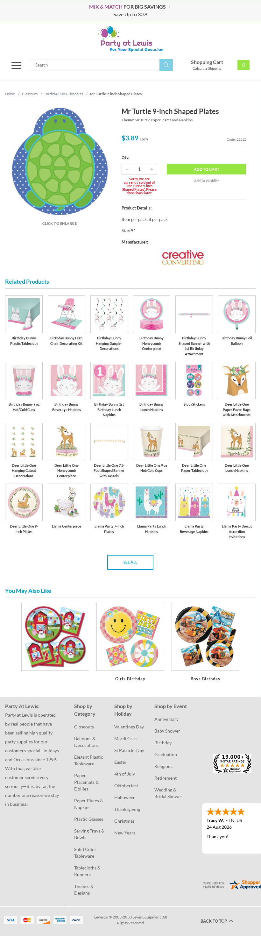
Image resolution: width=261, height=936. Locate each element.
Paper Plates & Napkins (89, 804)
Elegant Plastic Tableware (89, 760)
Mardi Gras (125, 738)
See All (130, 562)
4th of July (124, 773)
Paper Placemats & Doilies (87, 782)
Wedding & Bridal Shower (168, 793)
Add (206, 169)
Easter (120, 762)
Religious (163, 766)
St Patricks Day (129, 750)
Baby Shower (167, 731)
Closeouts (84, 726)
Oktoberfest (126, 785)
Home (10, 93)
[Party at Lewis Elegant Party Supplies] (130, 39)
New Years (124, 832)
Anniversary (166, 719)
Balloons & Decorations (86, 742)
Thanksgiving (127, 809)
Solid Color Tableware (85, 853)
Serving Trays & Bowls (89, 834)
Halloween (125, 797)
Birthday (163, 742)
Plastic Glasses (88, 819)
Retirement (165, 778)
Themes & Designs (84, 889)
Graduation (165, 754)
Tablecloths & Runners (88, 871)
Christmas (124, 821)
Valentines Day (129, 726)
